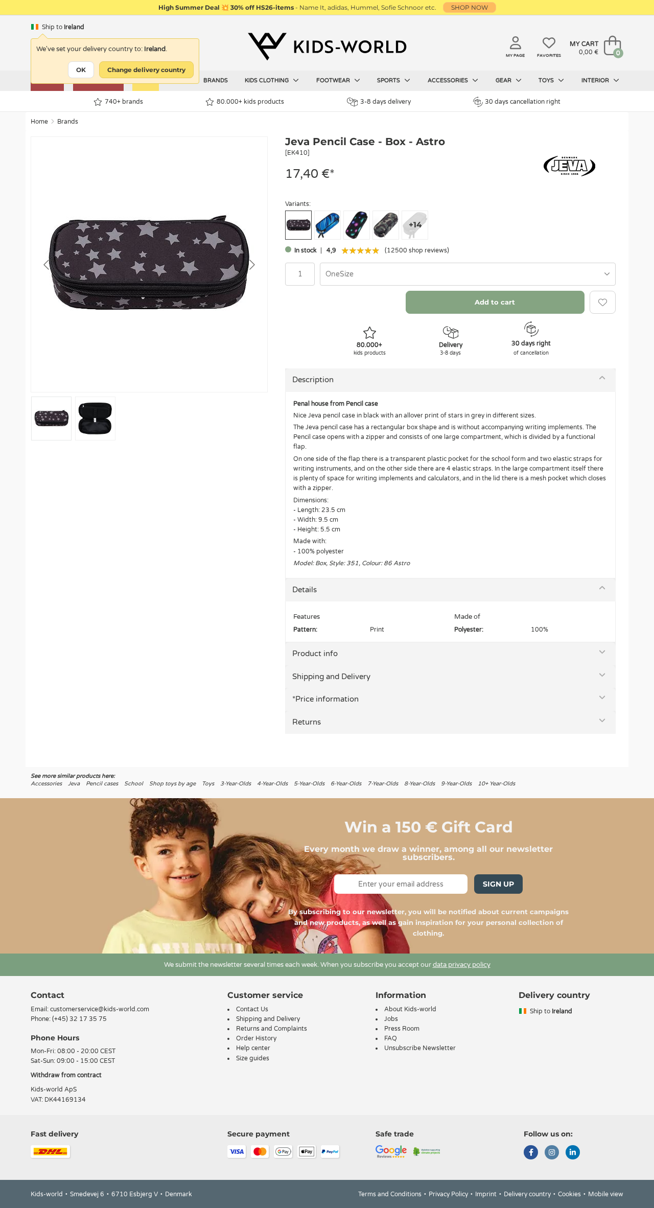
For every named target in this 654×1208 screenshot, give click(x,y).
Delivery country (527, 1194)
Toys (547, 80)
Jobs (391, 1019)
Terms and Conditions (390, 1194)
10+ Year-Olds (496, 783)
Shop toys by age (172, 783)
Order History (256, 1038)
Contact (47, 995)
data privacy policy (462, 965)
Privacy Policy (448, 1194)
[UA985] (386, 225)
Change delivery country (146, 70)
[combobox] (468, 274)
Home (39, 121)
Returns (306, 722)
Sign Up (498, 884)
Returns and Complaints (271, 1028)
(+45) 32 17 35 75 (79, 1019)
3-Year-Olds (235, 783)
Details (304, 589)
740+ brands (124, 101)
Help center (253, 1048)
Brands (215, 80)
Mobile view (605, 1194)
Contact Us (252, 1009)
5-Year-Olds (309, 783)
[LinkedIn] (573, 1153)
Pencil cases (102, 783)
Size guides (252, 1058)
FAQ (390, 1038)
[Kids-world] (327, 46)
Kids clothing (267, 80)
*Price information (325, 699)
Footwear (334, 80)
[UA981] (356, 225)
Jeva (74, 783)
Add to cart (495, 302)
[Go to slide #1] (51, 418)
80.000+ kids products (250, 101)
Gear (504, 80)
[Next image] (251, 264)
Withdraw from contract (66, 1075)
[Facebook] (531, 1153)
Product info (315, 653)
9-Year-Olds (456, 783)
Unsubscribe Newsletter (420, 1048)
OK (81, 70)
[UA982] (327, 225)
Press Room (401, 1028)
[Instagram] (552, 1153)
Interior (596, 80)
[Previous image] (47, 264)
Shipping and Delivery (331, 676)
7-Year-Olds (382, 783)
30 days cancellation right (522, 101)
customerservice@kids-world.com (99, 1009)
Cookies (569, 1194)
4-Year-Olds (272, 783)
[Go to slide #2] (95, 418)
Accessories (449, 80)
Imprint (486, 1194)
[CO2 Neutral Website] (426, 1150)
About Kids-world (410, 1009)
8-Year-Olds (419, 783)
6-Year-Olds (346, 783)
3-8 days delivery (385, 101)
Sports (389, 80)
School (133, 783)
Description (313, 379)
